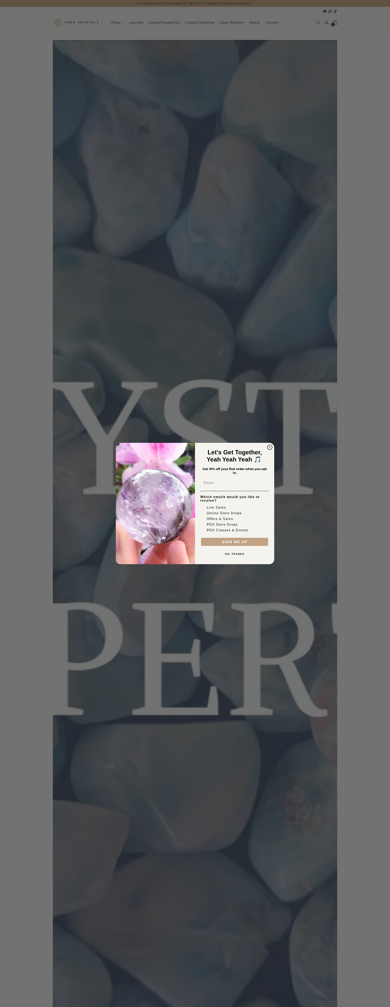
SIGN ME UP (234, 542)
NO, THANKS (234, 554)
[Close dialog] (269, 447)
